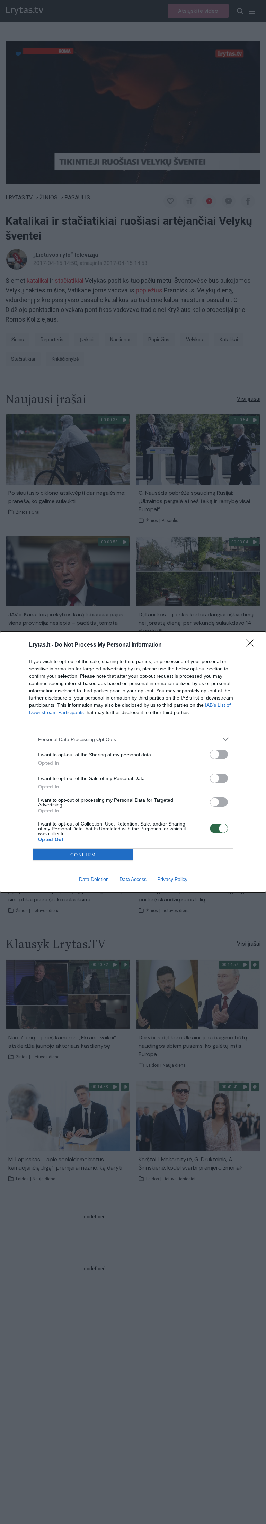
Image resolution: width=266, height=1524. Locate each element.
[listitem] (133, 739)
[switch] (219, 754)
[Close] (252, 645)
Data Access (133, 879)
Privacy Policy (172, 879)
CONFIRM (83, 854)
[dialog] (133, 762)
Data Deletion (94, 879)
